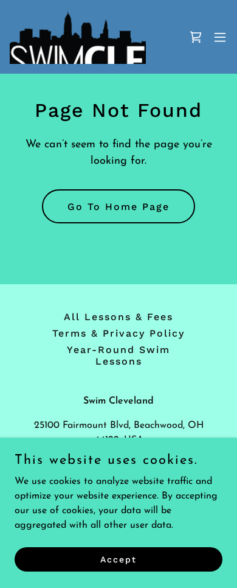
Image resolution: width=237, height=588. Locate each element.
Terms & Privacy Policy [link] (118, 333)
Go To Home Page (118, 206)
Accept (118, 559)
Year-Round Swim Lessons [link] (118, 355)
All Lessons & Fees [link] (118, 317)
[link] (78, 37)
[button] (220, 37)
